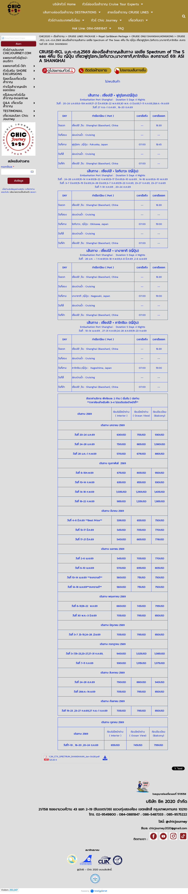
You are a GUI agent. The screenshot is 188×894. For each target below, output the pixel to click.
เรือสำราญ (59, 36)
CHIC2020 (44, 36)
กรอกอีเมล (7, 167)
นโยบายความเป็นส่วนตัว (20, 192)
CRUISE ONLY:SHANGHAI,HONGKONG (152, 36)
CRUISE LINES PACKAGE (81, 36)
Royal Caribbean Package (113, 36)
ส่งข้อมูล (18, 181)
